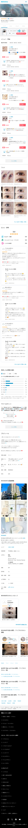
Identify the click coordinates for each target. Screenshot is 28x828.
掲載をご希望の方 (7, 785)
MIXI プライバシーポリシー (9, 806)
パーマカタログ (6, 749)
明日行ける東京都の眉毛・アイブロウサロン (9, 687)
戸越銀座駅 (3, 703)
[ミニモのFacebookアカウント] (16, 820)
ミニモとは (5, 771)
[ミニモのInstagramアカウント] (8, 820)
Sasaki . (2, 663)
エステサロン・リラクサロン (9, 730)
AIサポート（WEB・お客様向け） (10, 813)
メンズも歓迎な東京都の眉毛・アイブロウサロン (10, 689)
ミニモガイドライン (7, 796)
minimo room (6, 782)
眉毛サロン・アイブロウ (8, 727)
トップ (2, 707)
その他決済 (10, 562)
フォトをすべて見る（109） (20, 222)
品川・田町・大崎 (17, 707)
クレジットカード (12, 558)
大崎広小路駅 (3, 708)
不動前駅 (19, 701)
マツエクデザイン (7, 759)
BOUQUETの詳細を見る (21, 624)
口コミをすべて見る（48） (21, 364)
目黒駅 (13, 703)
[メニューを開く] (26, 2)
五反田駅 (9, 701)
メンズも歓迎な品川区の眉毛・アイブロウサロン (10, 676)
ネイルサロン (6, 720)
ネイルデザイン (6, 756)
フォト (10, 26)
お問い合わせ (11, 587)
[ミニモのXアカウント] (12, 819)
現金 (9, 555)
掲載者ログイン (6, 792)
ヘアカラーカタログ (7, 746)
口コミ (23, 26)
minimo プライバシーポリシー (9, 803)
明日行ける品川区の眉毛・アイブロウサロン (9, 674)
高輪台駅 (9, 703)
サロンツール (6, 789)
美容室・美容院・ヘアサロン (9, 716)
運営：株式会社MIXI (7, 775)
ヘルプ (4, 810)
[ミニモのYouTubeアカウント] (20, 819)
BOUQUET (10, 708)
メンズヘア (5, 742)
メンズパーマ (6, 752)
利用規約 (5, 799)
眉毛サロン (7, 707)
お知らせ (5, 778)
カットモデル (6, 763)
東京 (11, 707)
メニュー (17, 26)
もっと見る (14, 161)
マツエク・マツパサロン (8, 723)
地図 (24, 538)
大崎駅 (14, 701)
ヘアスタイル (6, 739)
